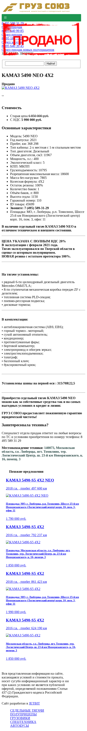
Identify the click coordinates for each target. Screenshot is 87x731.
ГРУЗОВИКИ (20, 718)
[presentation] (2, 96)
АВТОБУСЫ (19, 725)
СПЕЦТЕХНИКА (23, 722)
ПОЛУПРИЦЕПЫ (23, 714)
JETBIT (34, 703)
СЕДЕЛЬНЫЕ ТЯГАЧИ (27, 710)
